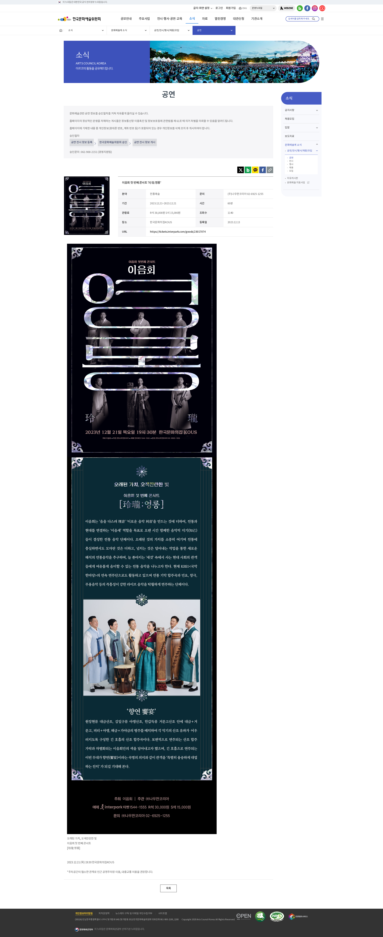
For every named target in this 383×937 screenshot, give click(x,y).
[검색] (313, 19)
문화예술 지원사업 (296, 182)
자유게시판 (292, 178)
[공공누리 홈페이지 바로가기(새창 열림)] (243, 915)
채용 (291, 167)
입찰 (287, 127)
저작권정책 (104, 913)
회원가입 (231, 8)
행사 (291, 164)
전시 (291, 161)
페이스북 (307, 8)
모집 (291, 171)
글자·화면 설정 (201, 8)
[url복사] (270, 170)
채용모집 (289, 118)
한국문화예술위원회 (80, 19)
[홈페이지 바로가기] (61, 30)
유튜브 (322, 8)
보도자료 (289, 136)
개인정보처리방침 (84, 913)
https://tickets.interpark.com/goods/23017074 (177, 231)
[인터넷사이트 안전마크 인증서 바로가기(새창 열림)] (260, 913)
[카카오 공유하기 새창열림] (255, 170)
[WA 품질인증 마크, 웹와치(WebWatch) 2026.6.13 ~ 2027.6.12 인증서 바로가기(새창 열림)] (276, 913)
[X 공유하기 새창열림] (240, 170)
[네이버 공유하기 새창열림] (248, 170)
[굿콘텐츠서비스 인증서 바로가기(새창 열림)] (298, 914)
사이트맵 (162, 913)
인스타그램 (315, 8)
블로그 (300, 8)
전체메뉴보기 (322, 19)
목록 (168, 888)
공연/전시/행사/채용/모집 (299, 150)
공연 (291, 158)
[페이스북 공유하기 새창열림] (262, 170)
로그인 (219, 8)
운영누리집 (257, 8)
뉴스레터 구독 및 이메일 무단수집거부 (133, 913)
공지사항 (289, 110)
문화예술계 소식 (293, 145)
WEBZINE (288, 8)
